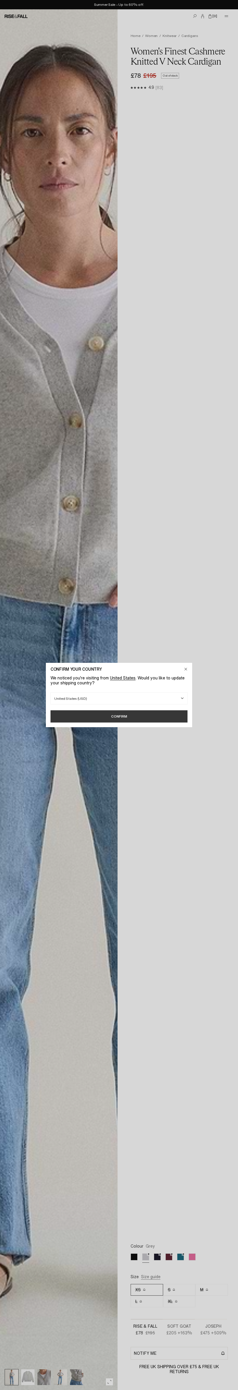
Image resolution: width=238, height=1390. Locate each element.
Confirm (119, 716)
